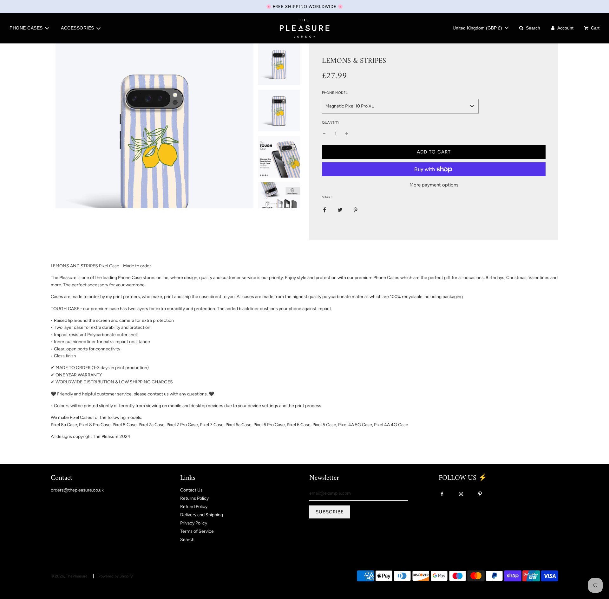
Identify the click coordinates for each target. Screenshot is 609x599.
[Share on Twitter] (340, 210)
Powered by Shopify (115, 576)
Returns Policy (194, 498)
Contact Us (191, 490)
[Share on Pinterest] (355, 210)
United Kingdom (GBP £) (478, 27)
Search (187, 539)
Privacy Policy (193, 523)
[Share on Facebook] (324, 210)
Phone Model (335, 93)
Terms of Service (197, 531)
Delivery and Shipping (201, 515)
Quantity (330, 122)
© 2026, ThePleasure (69, 576)
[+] (346, 133)
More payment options (433, 185)
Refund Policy (193, 506)
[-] (324, 133)
